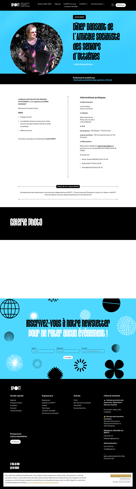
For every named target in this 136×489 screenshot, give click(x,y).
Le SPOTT (82, 4)
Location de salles (71, 6)
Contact (13, 408)
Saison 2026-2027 (45, 4)
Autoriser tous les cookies (120, 475)
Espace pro (46, 400)
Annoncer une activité (50, 413)
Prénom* (60, 348)
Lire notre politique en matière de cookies (42, 483)
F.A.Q (75, 400)
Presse (44, 405)
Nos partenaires (80, 408)
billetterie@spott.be (111, 438)
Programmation (16, 403)
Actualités (77, 405)
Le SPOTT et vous (70, 4)
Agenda (58, 4)
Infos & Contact (97, 4)
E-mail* (84, 348)
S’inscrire (15, 442)
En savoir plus (125, 479)
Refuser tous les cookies (121, 482)
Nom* (34, 348)
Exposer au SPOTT (48, 403)
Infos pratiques (16, 411)
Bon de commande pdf (82, 403)
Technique (46, 408)
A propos (13, 405)
